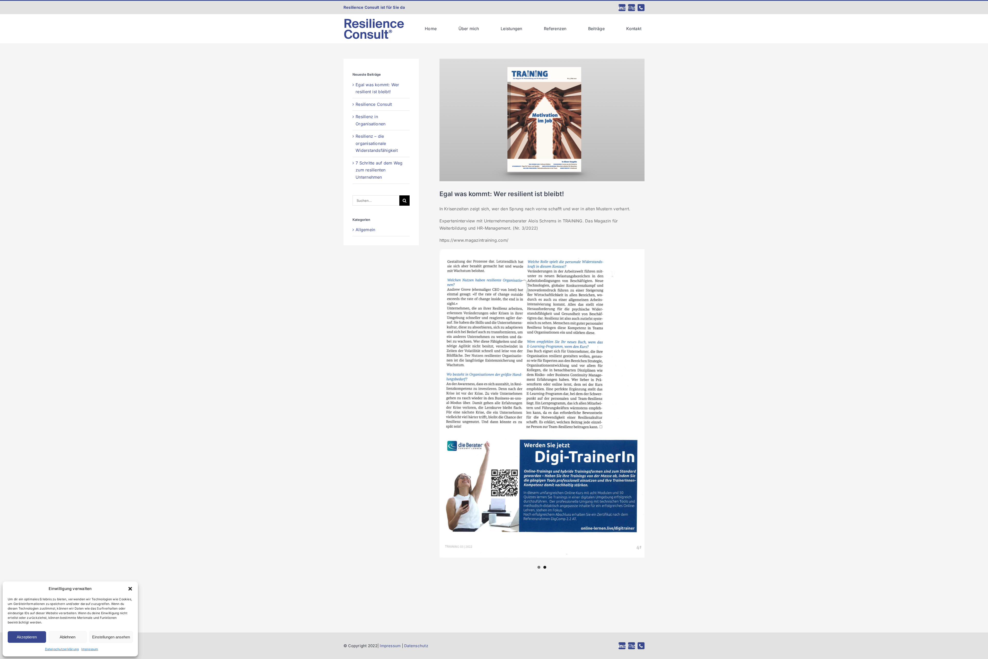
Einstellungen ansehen (111, 637)
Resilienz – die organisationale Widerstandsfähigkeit (377, 143)
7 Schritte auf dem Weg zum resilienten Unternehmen (379, 170)
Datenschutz (416, 645)
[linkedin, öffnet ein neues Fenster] (622, 7)
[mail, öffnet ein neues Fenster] (631, 7)
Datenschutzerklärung (62, 649)
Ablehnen (67, 637)
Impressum (89, 649)
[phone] (641, 7)
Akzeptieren (27, 637)
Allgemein (365, 229)
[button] (130, 588)
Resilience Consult (374, 104)
